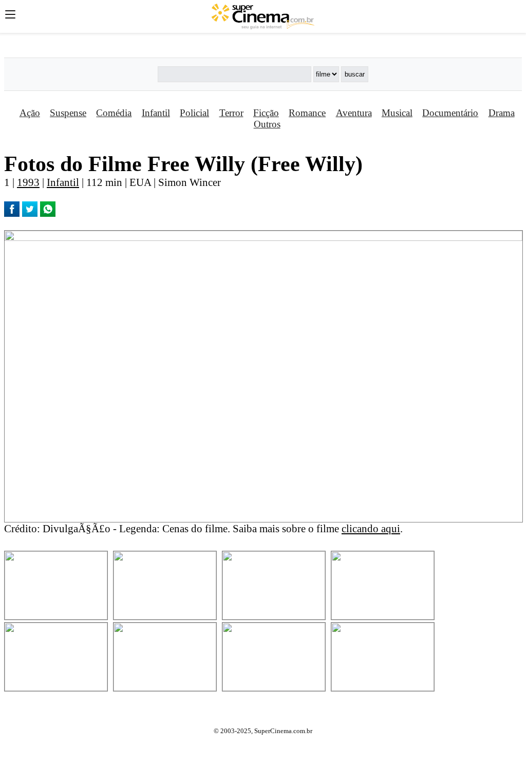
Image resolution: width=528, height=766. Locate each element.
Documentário (450, 112)
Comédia (113, 112)
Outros (267, 124)
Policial (194, 112)
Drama (501, 112)
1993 (28, 182)
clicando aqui (371, 528)
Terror (231, 112)
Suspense (68, 112)
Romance (307, 112)
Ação (30, 112)
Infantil (156, 112)
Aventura (354, 112)
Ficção (266, 112)
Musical (397, 112)
